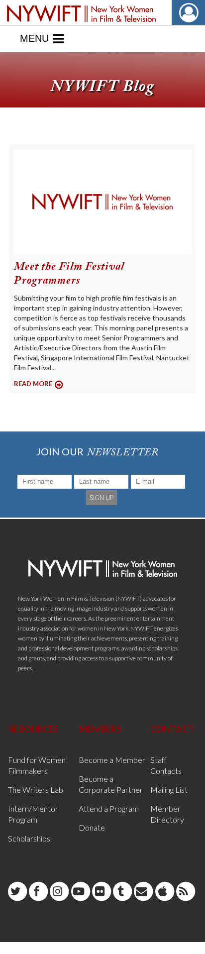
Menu (34, 38)
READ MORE (33, 384)
